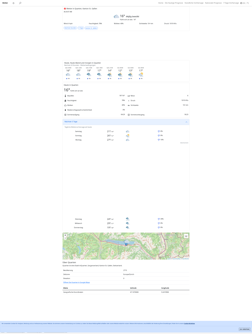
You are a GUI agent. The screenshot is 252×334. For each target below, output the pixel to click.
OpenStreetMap (176, 258)
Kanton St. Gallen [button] (91, 28)
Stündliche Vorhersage (194, 3)
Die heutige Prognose (174, 3)
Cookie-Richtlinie (189, 323)
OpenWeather (185, 258)
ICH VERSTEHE (244, 329)
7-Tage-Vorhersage (231, 3)
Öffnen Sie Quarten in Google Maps (76, 282)
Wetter (5, 3)
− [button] (65, 238)
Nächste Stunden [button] (70, 28)
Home (160, 3)
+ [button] (65, 235)
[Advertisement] (122, 45)
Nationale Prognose (213, 3)
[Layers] (186, 236)
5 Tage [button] (81, 28)
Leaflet (169, 258)
